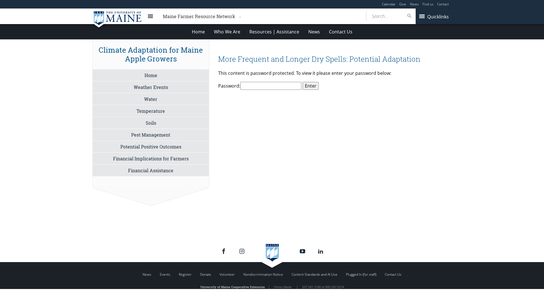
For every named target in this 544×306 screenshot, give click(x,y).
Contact (443, 4)
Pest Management (150, 135)
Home (198, 32)
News (414, 4)
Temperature (151, 111)
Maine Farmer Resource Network (199, 16)
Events (165, 274)
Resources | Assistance (274, 32)
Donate (205, 274)
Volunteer (227, 274)
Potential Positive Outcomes (150, 147)
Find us (428, 4)
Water (150, 99)
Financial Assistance (150, 170)
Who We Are (227, 32)
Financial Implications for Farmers (151, 159)
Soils (151, 123)
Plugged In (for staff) (361, 274)
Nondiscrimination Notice (263, 274)
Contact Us (340, 32)
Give (402, 4)
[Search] (409, 16)
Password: (229, 86)
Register (185, 274)
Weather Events (151, 87)
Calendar (389, 4)
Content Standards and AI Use (314, 274)
